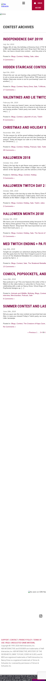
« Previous (32, 332)
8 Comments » (8, 120)
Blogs (13, 56)
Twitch (39, 117)
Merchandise (16, 295)
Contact (14, 640)
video (37, 56)
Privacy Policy (25, 640)
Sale (32, 56)
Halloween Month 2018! (23, 214)
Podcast (33, 147)
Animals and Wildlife (19, 293)
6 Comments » (8, 299)
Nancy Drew (28, 86)
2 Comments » (8, 206)
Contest (20, 56)
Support (5, 640)
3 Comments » (8, 60)
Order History (38, 5)
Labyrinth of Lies (30, 117)
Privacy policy (39, 680)
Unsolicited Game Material (23, 643)
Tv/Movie (41, 86)
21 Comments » (9, 236)
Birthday (14, 175)
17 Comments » (9, 90)
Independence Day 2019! (23, 39)
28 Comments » (9, 150)
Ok (33, 680)
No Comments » (9, 327)
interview (6, 295)
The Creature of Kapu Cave (34, 323)
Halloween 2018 (16, 157)
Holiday (26, 56)
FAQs (8, 643)
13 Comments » (9, 266)
